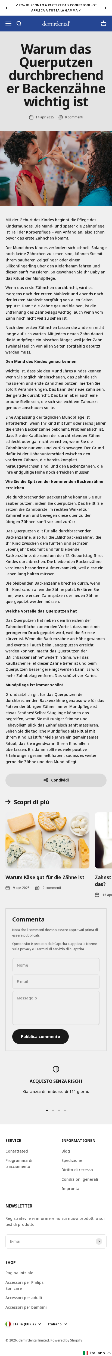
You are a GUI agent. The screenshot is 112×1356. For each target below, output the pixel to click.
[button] (97, 1353)
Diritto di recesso (77, 1169)
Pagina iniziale (19, 1272)
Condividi (60, 780)
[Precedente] (6, 8)
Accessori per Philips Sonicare (24, 1285)
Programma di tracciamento (18, 1163)
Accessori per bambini (26, 1307)
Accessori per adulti (23, 1297)
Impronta (70, 1188)
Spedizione (71, 1160)
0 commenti (74, 117)
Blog (65, 1151)
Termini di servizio (50, 949)
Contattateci (16, 1151)
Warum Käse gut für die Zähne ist (44, 877)
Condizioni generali (79, 1179)
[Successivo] (106, 8)
